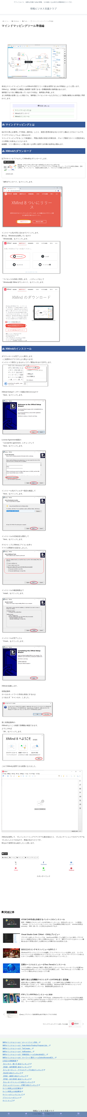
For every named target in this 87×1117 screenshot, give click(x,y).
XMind (6, 857)
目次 (42, 106)
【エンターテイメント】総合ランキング (18, 1082)
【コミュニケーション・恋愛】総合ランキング (20, 1085)
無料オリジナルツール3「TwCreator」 (17, 1048)
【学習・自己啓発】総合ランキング (16, 1079)
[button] (80, 593)
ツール (13, 857)
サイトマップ (8, 1100)
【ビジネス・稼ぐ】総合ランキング (16, 1064)
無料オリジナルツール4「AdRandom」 (17, 1051)
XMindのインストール (22, 116)
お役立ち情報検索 (9, 1061)
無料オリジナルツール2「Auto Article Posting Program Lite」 (26, 1045)
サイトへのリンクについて (13, 1094)
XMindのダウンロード (22, 113)
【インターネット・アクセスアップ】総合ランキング (23, 1070)
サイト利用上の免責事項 (12, 1091)
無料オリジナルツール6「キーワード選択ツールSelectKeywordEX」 (29, 1057)
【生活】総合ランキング (12, 1073)
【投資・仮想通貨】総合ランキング (16, 1067)
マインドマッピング (32, 857)
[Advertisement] (43, 34)
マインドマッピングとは (23, 110)
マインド (20, 857)
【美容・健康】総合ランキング (14, 1076)
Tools (5, 853)
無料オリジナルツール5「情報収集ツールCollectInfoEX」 (24, 1054)
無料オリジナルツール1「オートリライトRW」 (21, 1042)
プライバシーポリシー (11, 1098)
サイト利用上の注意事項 (12, 1088)
